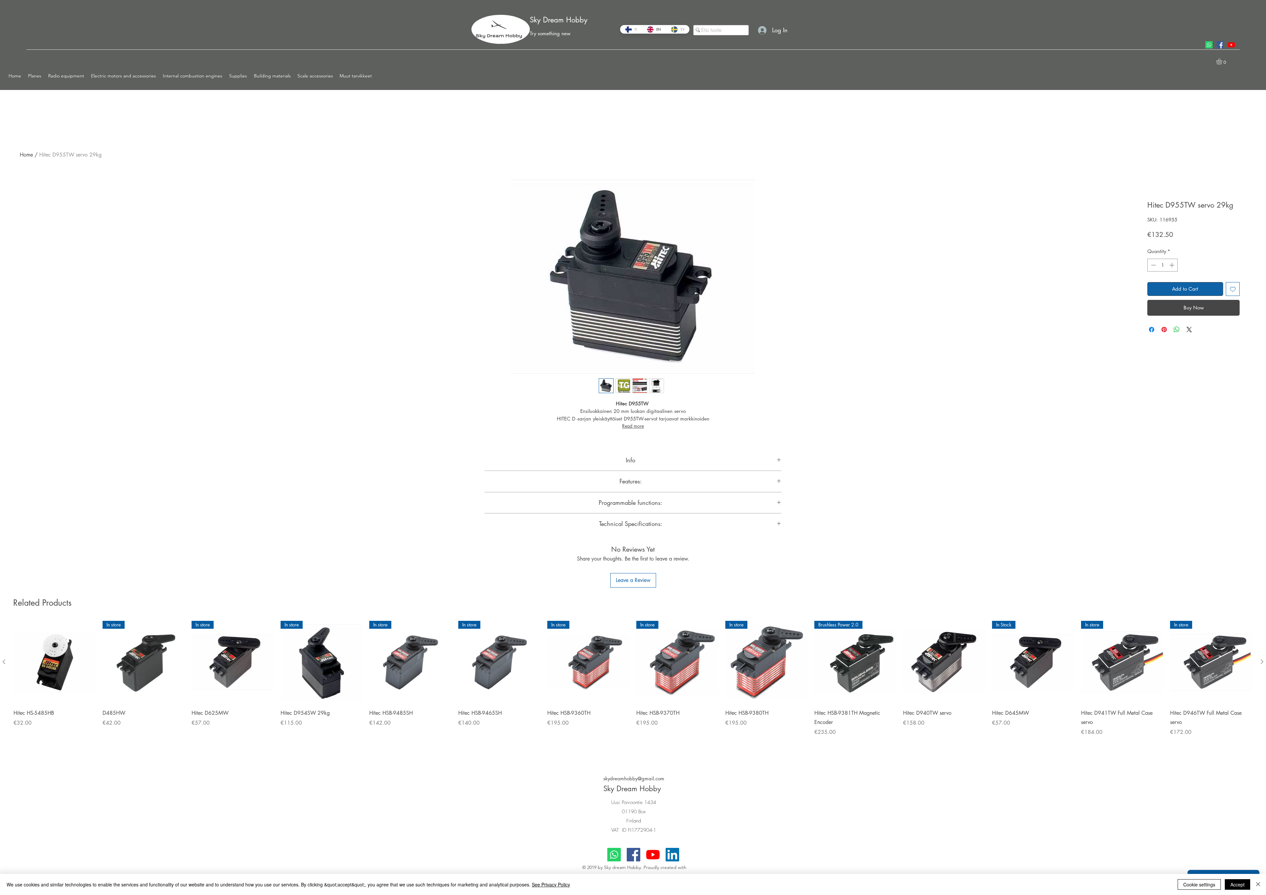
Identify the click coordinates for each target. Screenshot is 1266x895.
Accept (1237, 884)
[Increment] (1172, 265)
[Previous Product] (4, 662)
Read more (633, 426)
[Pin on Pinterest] (1164, 345)
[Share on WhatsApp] (1177, 345)
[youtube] (1231, 44)
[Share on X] (1189, 345)
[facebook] (1220, 44)
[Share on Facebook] (1152, 345)
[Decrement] (1152, 265)
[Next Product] (1262, 662)
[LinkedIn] (672, 854)
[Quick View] (55, 662)
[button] (35, 75)
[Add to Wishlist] (1233, 289)
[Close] (1258, 884)
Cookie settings (1199, 884)
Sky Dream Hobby (559, 19)
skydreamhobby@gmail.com (633, 778)
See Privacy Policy (551, 884)
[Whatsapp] (1209, 44)
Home (26, 154)
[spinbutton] (1162, 265)
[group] (633, 687)
